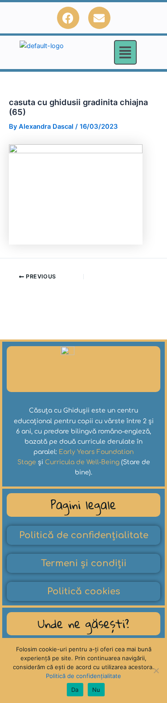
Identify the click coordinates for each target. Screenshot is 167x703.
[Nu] (155, 670)
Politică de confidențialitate (83, 535)
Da (75, 689)
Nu (96, 689)
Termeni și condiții (83, 563)
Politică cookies (83, 591)
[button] (125, 52)
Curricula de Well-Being (82, 462)
